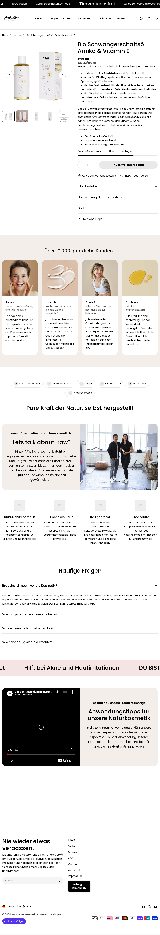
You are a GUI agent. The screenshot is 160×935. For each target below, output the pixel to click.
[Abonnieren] (59, 880)
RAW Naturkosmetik (24, 914)
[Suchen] (141, 19)
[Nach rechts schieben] (62, 74)
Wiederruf (74, 870)
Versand (104, 66)
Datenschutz (76, 852)
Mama (17, 35)
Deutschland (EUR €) (20, 906)
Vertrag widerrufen (79, 886)
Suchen (72, 846)
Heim (5, 35)
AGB (70, 858)
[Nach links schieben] (10, 74)
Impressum (75, 876)
